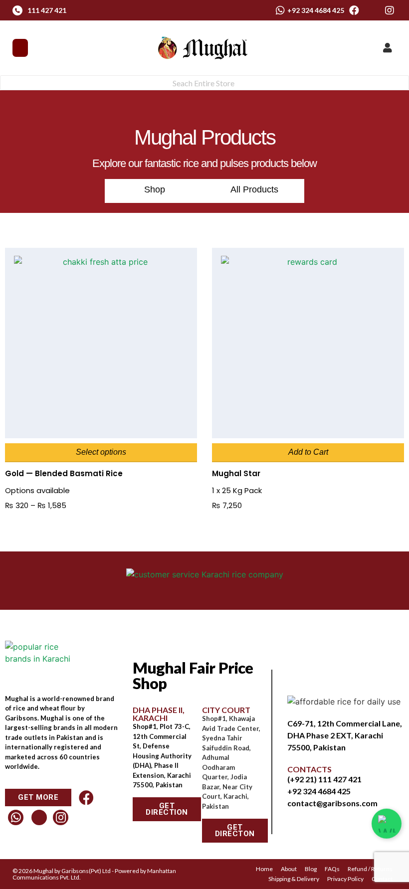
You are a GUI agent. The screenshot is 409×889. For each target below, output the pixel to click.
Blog (311, 869)
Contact (382, 879)
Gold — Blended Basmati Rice (64, 473)
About (289, 869)
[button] (20, 48)
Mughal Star (236, 473)
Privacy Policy (345, 879)
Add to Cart (308, 452)
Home (264, 869)
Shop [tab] (154, 189)
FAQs (332, 869)
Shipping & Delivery (293, 879)
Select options (101, 452)
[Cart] (369, 47)
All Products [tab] (254, 189)
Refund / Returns (370, 869)
